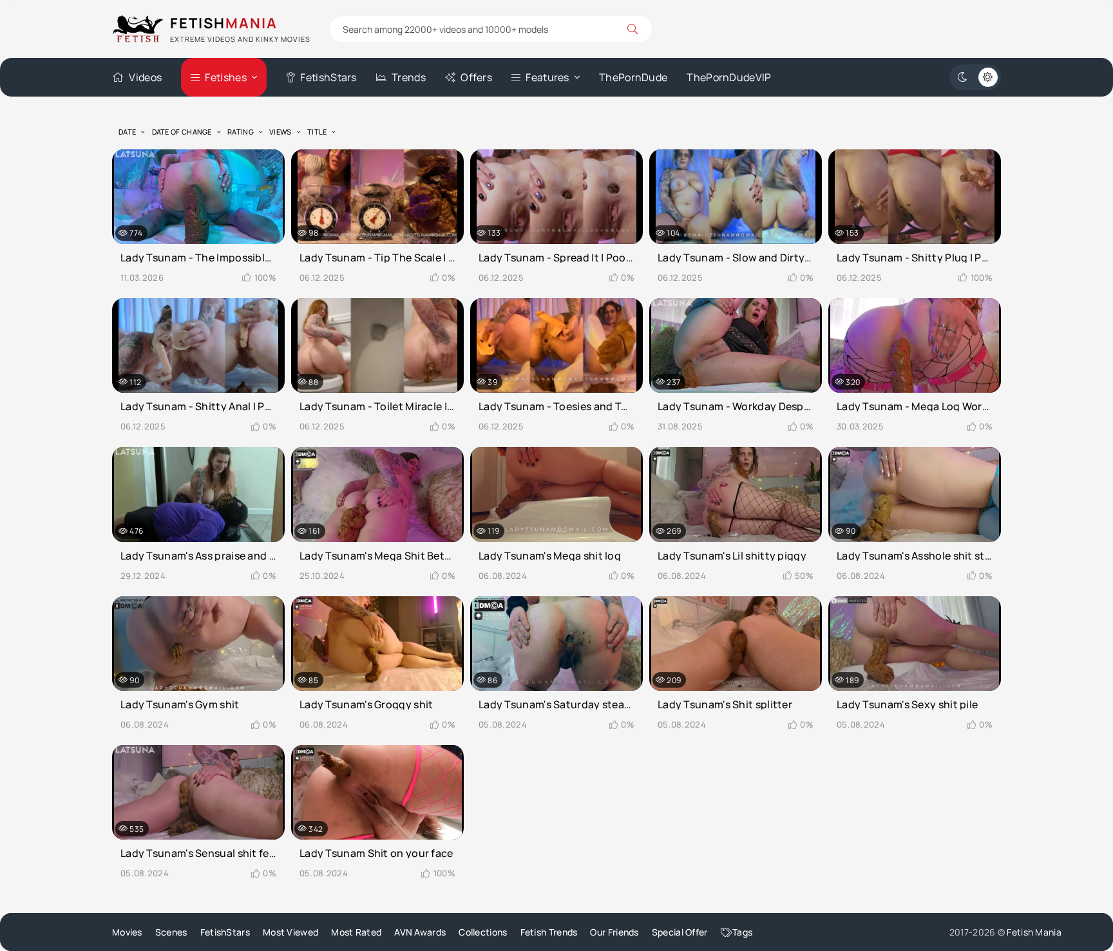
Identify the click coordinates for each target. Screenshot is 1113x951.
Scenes (171, 932)
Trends (409, 77)
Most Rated (356, 932)
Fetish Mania (1034, 932)
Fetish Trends (549, 932)
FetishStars (328, 77)
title (317, 132)
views (280, 132)
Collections (483, 932)
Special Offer (680, 932)
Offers (476, 77)
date (127, 132)
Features (547, 77)
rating (240, 132)
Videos (145, 77)
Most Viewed (290, 932)
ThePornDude (633, 77)
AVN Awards (420, 932)
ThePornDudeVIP (729, 77)
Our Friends (614, 932)
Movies (127, 932)
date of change (182, 132)
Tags (742, 932)
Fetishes (225, 77)
